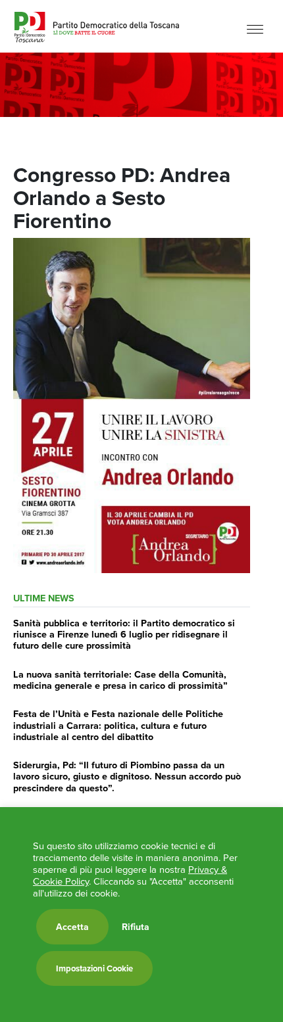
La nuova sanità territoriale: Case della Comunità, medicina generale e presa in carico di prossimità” (120, 679)
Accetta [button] (72, 926)
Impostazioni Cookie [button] (94, 968)
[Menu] (255, 28)
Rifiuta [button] (135, 927)
